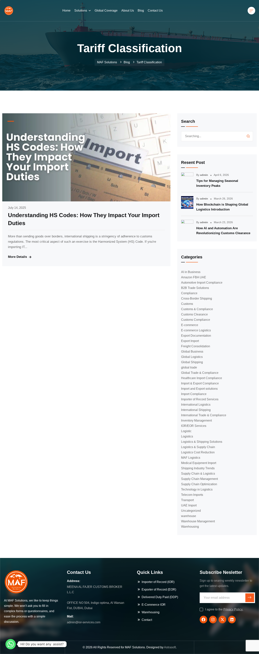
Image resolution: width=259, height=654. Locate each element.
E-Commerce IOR (154, 604)
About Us (127, 10)
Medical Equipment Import (198, 463)
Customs (187, 303)
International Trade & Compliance (203, 415)
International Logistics (195, 404)
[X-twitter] (222, 619)
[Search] (248, 136)
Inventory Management (196, 420)
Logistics (187, 436)
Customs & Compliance (197, 309)
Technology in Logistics (197, 489)
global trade (189, 367)
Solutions (80, 10)
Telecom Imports (192, 494)
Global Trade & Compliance (199, 372)
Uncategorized (191, 510)
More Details (17, 257)
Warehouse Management (198, 521)
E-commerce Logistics (196, 330)
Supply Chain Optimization (199, 484)
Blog (141, 10)
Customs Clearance (194, 314)
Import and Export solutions (199, 388)
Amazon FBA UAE (193, 277)
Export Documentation (196, 335)
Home (66, 10)
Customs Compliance (195, 319)
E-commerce (189, 325)
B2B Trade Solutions (195, 287)
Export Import (190, 341)
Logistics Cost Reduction (198, 452)
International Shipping (196, 409)
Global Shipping (192, 362)
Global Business (192, 351)
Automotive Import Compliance (201, 282)
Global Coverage (106, 10)
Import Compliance (193, 394)
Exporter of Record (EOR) (159, 589)
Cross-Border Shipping (196, 298)
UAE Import (189, 505)
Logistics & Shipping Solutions (201, 441)
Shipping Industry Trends (198, 468)
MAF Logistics (190, 457)
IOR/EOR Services (193, 425)
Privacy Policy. (233, 609)
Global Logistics (192, 356)
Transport (187, 500)
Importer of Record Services (199, 399)
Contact (147, 619)
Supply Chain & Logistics (198, 473)
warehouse (188, 516)
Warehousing (190, 526)
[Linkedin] (232, 619)
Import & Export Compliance (200, 383)
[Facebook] (203, 619)
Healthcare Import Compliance (201, 378)
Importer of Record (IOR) (158, 582)
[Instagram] (213, 619)
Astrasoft (170, 647)
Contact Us (155, 10)
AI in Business (190, 272)
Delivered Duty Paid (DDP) (160, 597)
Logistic (186, 431)
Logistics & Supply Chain (198, 447)
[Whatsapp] (10, 644)
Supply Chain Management (199, 478)
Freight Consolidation (195, 346)
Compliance (189, 293)
